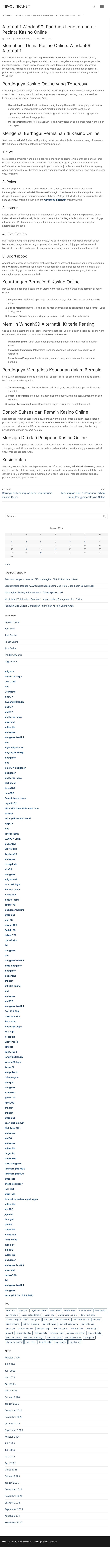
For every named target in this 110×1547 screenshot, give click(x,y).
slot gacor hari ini (14, 1342)
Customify (52, 1541)
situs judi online (13, 1337)
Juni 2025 (10, 1449)
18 (26, 549)
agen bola (10, 1310)
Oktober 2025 (12, 1423)
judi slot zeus (88, 1324)
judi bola (48, 1319)
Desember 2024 (13, 1489)
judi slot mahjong (31, 1324)
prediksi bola (41, 1333)
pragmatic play (24, 1333)
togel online (75, 1342)
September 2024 (14, 1509)
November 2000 (13, 1522)
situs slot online (54, 1337)
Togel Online (11, 661)
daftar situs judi (13, 1319)
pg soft (9, 1333)
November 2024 (13, 1495)
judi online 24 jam (81, 1319)
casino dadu (12, 1315)
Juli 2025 (10, 1443)
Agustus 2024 (12, 1515)
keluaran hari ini (26, 1328)
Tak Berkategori (44, 39)
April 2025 (10, 1463)
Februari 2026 (12, 1397)
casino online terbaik (31, 1315)
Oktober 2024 (12, 1502)
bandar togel (85, 1310)
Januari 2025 (12, 1482)
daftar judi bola (87, 1315)
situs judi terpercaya (33, 1337)
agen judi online (39, 1310)
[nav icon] (102, 6)
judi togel (10, 1328)
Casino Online (12, 622)
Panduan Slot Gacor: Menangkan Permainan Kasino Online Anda (39, 605)
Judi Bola (10, 628)
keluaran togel (43, 1328)
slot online (30, 1342)
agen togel (55, 1310)
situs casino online (75, 1333)
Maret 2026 (11, 1390)
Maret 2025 (11, 1469)
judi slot (96, 1319)
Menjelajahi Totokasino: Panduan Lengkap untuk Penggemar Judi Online (43, 599)
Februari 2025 (12, 1476)
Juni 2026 (10, 1370)
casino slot (49, 1315)
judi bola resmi (62, 1319)
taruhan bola (45, 1342)
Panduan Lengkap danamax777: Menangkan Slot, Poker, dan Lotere (41, 579)
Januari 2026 (12, 1403)
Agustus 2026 (12, 1357)
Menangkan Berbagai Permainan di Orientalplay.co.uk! (34, 592)
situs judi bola (94, 1333)
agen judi (23, 1310)
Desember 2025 (13, 1410)
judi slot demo (12, 1324)
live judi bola (77, 1328)
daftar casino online (67, 1315)
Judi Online (11, 635)
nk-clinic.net (16, 6)
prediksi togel (57, 1333)
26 (41, 553)
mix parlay (91, 1328)
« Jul (7, 564)
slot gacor (89, 1337)
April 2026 (10, 1383)
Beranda (7, 15)
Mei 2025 (10, 1456)
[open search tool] (94, 6)
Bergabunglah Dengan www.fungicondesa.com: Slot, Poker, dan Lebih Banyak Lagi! (50, 585)
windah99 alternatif (55, 199)
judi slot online (49, 1324)
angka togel (69, 1310)
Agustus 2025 (12, 1436)
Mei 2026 (10, 1377)
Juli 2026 (10, 1364)
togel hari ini (60, 1342)
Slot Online (10, 648)
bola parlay (100, 1310)
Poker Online (11, 641)
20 (55, 549)
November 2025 (13, 1417)
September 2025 (14, 1430)
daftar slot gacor (32, 1319)
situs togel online (73, 1337)
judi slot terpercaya (69, 1324)
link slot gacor (60, 1328)
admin (7, 39)
